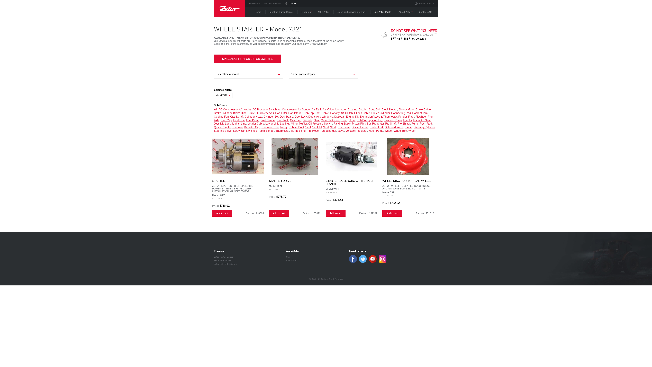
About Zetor (405, 11)
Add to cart (222, 213)
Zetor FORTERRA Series (225, 264)
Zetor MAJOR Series (223, 256)
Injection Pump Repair (281, 11)
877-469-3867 (409, 38)
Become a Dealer (272, 3)
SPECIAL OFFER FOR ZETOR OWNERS (247, 58)
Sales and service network (351, 11)
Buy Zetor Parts (382, 11)
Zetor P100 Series (222, 260)
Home (258, 11)
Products (306, 11)
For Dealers (254, 3)
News (289, 256)
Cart (293, 3)
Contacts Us (425, 11)
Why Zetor (323, 11)
